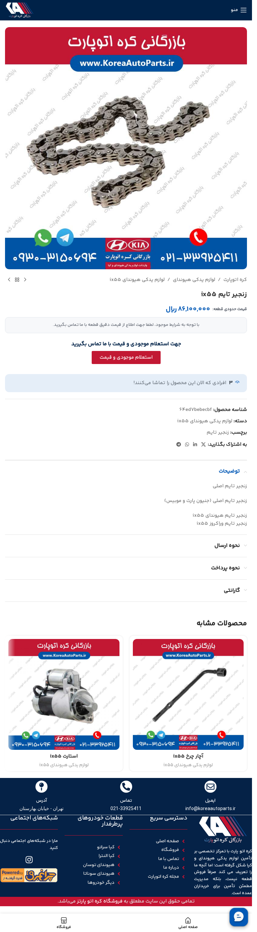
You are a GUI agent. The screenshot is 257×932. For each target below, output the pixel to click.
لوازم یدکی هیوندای (194, 280)
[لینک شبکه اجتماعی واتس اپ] (187, 445)
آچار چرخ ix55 (188, 756)
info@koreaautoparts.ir (210, 808)
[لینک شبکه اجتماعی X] (203, 445)
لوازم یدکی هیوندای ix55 (137, 280)
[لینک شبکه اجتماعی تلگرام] (178, 445)
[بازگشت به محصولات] (17, 280)
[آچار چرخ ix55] (188, 694)
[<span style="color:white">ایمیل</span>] (210, 787)
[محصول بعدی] (9, 280)
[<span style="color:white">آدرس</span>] (41, 787)
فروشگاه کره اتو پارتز (99, 901)
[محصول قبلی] (25, 280)
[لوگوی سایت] (19, 10)
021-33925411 (126, 808)
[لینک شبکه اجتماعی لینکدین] (195, 445)
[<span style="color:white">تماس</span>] (126, 787)
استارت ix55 (64, 756)
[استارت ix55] (63, 694)
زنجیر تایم (218, 432)
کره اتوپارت (235, 280)
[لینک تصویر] (29, 875)
